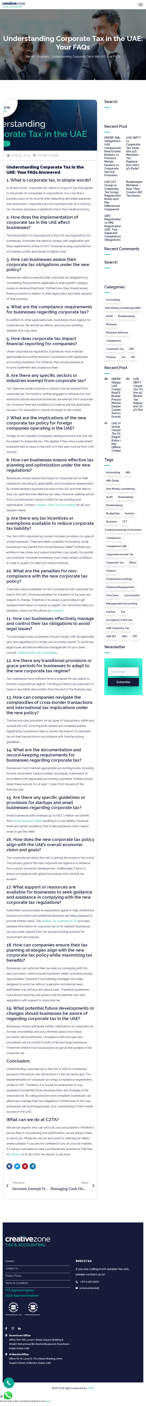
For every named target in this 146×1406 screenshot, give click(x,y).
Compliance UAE (116, 546)
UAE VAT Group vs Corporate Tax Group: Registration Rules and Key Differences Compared (113, 195)
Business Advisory (117, 332)
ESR (131, 348)
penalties (57, 610)
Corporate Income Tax (119, 554)
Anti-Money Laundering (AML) (123, 308)
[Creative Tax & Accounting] (13, 4)
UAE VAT (111, 636)
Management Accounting (121, 603)
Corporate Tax (115, 348)
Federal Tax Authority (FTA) (59, 921)
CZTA (91, 1388)
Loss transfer (132, 595)
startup (110, 611)
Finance (111, 357)
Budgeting (112, 513)
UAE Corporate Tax (117, 628)
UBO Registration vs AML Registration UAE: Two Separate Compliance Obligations (113, 227)
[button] (9, 1166)
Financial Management (120, 587)
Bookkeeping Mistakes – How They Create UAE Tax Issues (135, 188)
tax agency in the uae (119, 620)
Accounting (113, 299)
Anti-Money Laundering (120, 488)
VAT (133, 357)
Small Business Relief (27, 821)
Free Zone (112, 595)
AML (128, 472)
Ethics (132, 562)
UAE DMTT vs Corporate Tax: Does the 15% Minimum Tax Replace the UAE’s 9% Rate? (133, 153)
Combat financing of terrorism (123, 529)
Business (43, 56)
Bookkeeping (126, 316)
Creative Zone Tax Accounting (55, 505)
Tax (123, 357)
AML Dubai (112, 480)
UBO (124, 636)
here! (48, 1401)
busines (129, 513)
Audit (109, 316)
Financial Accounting (119, 579)
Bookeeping (125, 497)
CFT (124, 521)
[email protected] (89, 1288)
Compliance (113, 340)
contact (15, 1154)
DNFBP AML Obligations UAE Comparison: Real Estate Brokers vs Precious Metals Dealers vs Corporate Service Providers (113, 156)
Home (30, 56)
